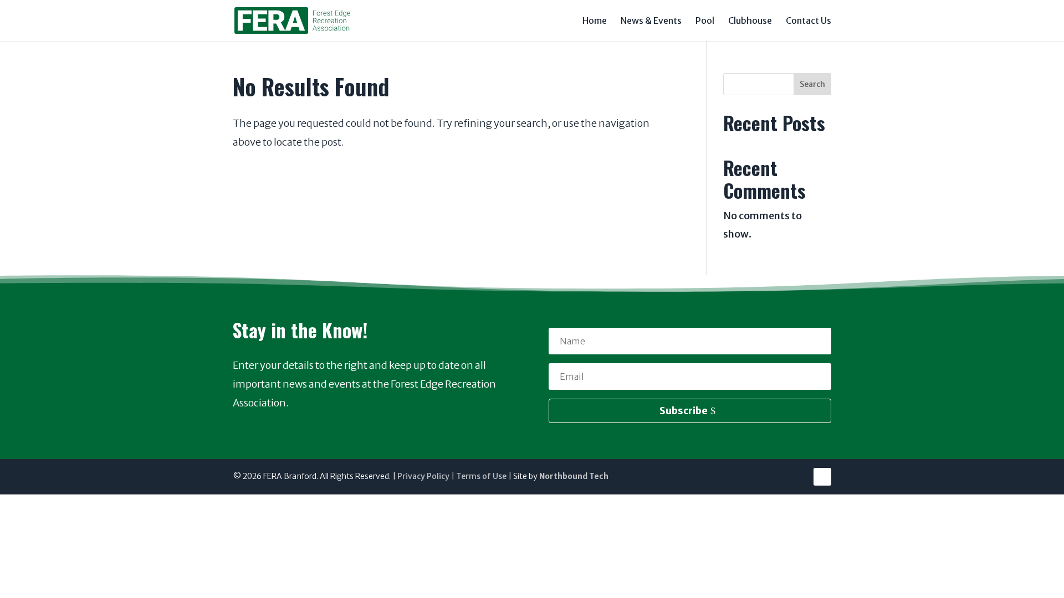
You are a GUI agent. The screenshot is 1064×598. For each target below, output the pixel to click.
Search (812, 84)
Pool (704, 21)
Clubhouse (750, 21)
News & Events (651, 21)
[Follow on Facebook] (822, 477)
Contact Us (808, 21)
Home (594, 21)
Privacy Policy (423, 476)
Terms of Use (481, 476)
